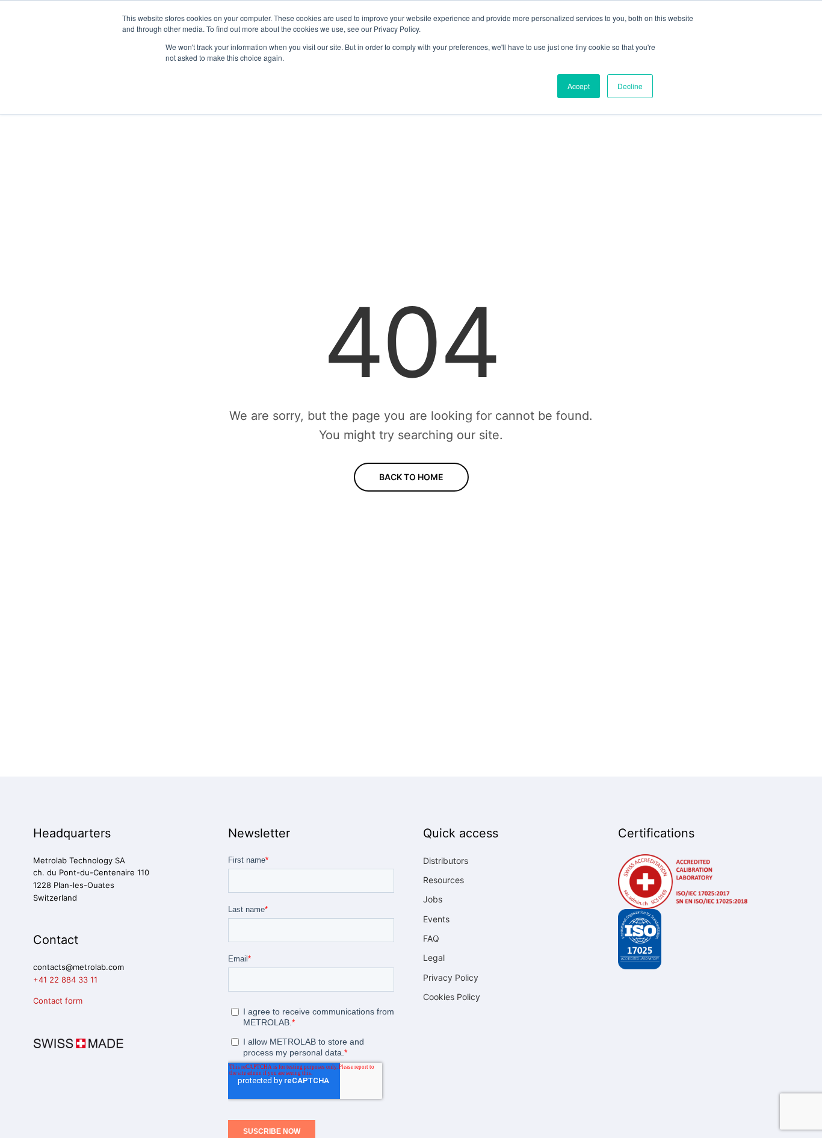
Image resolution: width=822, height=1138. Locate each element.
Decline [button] (630, 86)
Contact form (57, 1000)
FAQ (431, 938)
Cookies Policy (451, 997)
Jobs (432, 899)
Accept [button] (578, 86)
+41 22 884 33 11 (65, 979)
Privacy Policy (450, 977)
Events (436, 919)
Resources (443, 880)
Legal (434, 957)
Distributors (445, 860)
